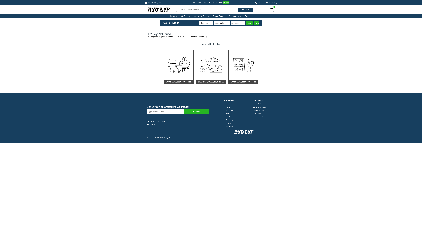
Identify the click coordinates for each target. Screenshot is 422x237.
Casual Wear (218, 16)
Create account (228, 126)
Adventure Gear (200, 16)
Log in (229, 123)
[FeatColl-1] (178, 65)
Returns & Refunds (259, 110)
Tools (247, 16)
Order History (229, 110)
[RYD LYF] (158, 9)
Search (229, 104)
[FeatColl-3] (243, 65)
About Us (229, 113)
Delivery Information (259, 107)
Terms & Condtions (259, 117)
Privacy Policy (259, 113)
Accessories (234, 16)
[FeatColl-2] (211, 65)
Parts (172, 16)
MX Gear (184, 16)
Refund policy (229, 120)
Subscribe (196, 111)
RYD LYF (160, 138)
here (186, 37)
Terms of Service (229, 117)
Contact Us (259, 104)
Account (228, 107)
